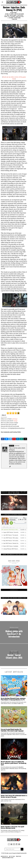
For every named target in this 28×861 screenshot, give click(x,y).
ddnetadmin (14, 12)
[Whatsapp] (21, 439)
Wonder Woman (17, 17)
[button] (22, 849)
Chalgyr (15, 421)
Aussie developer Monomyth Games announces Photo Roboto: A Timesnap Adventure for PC (13, 699)
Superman (11, 17)
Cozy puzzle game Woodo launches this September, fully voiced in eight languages (12, 730)
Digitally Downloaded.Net (21, 853)
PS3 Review (13, 16)
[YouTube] (11, 844)
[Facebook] (3, 439)
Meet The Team (12, 856)
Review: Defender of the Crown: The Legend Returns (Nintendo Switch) (12, 827)
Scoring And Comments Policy (7, 857)
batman (6, 14)
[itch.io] (14, 844)
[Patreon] (16, 844)
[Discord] (19, 844)
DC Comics (11, 14)
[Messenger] (6, 439)
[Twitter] (10, 439)
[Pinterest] (14, 439)
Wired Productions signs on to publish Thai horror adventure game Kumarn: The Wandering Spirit (13, 763)
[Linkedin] (18, 439)
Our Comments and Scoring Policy (11, 432)
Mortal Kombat (13, 15)
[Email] (25, 439)
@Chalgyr (15, 419)
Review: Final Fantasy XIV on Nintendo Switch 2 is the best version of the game (14, 796)
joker (8, 15)
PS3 (9, 16)
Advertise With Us (4, 856)
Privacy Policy (18, 856)
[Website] (10, 467)
